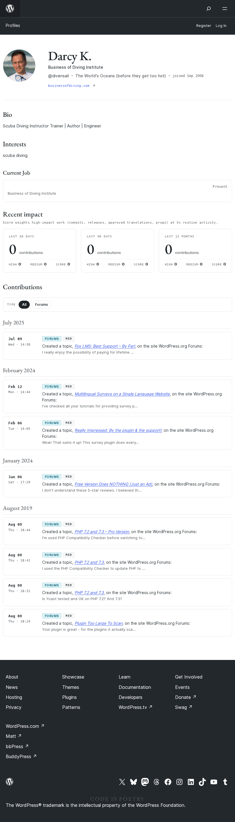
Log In (221, 25)
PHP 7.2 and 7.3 (89, 562)
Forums (41, 304)
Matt (14, 736)
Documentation (135, 687)
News (12, 687)
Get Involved (189, 677)
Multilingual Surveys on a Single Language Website (122, 393)
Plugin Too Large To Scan (98, 623)
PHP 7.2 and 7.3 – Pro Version (102, 531)
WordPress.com (25, 726)
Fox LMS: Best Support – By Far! (105, 346)
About (12, 677)
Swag (184, 707)
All (24, 304)
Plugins (69, 697)
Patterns (71, 707)
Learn (124, 677)
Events (182, 687)
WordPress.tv (136, 707)
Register (203, 25)
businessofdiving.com (70, 86)
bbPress (17, 746)
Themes (70, 687)
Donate (186, 697)
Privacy (13, 707)
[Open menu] (226, 8)
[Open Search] (209, 8)
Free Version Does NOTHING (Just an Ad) (113, 484)
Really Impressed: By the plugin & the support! (118, 430)
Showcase (73, 677)
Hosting (14, 697)
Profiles (13, 25)
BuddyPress (21, 756)
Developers (130, 697)
